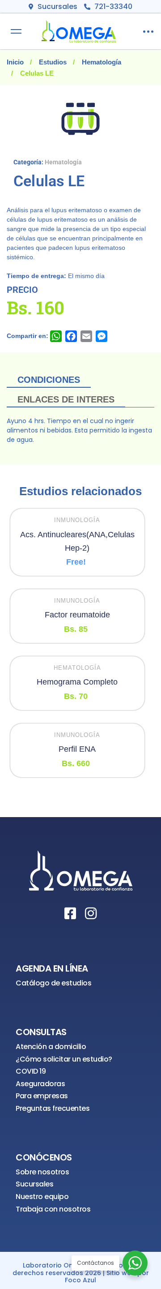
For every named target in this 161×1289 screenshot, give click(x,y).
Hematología (101, 62)
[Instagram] (90, 913)
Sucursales (34, 1184)
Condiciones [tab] (48, 380)
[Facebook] (70, 913)
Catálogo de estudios (53, 983)
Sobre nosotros (42, 1172)
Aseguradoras (40, 1084)
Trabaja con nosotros (53, 1209)
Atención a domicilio (51, 1046)
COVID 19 (31, 1071)
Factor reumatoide (77, 614)
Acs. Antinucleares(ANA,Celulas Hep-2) (77, 541)
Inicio (15, 62)
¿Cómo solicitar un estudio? (64, 1059)
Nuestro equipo (42, 1196)
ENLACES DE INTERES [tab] (65, 399)
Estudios (53, 62)
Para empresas (42, 1096)
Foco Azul (80, 1280)
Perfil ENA (77, 749)
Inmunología (77, 520)
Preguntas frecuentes (52, 1108)
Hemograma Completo (77, 681)
